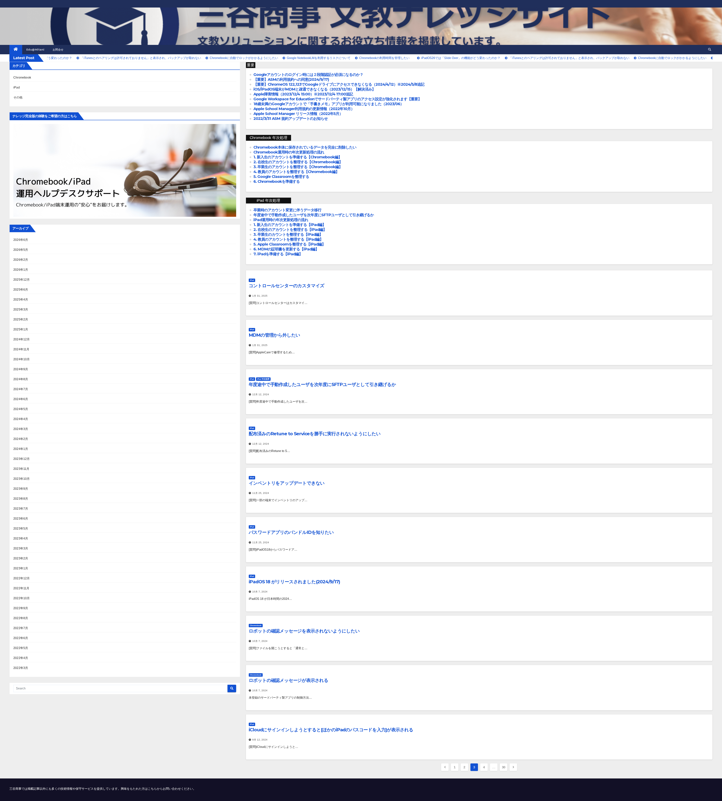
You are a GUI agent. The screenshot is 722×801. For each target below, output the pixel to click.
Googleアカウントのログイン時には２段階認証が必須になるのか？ (308, 74)
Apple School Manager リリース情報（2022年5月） (298, 113)
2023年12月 (21, 458)
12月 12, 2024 (260, 394)
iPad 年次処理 (263, 379)
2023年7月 (20, 508)
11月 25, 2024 (260, 493)
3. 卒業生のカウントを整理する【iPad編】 (288, 234)
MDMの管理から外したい (274, 335)
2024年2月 (20, 439)
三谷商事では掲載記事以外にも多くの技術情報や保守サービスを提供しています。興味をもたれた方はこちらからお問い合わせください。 (102, 788)
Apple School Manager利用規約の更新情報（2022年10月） (303, 109)
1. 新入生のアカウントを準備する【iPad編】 (289, 224)
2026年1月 (20, 269)
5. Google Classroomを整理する (281, 176)
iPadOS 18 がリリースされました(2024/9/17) (294, 581)
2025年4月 (20, 299)
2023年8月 (20, 498)
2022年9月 (20, 608)
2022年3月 (20, 668)
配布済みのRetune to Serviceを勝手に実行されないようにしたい (315, 433)
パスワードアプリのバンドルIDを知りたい (291, 532)
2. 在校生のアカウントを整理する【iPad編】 (290, 229)
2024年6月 (20, 399)
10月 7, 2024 (260, 591)
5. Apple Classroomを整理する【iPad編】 (289, 244)
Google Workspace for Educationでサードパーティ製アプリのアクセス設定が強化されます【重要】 (337, 99)
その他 (18, 97)
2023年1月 (20, 568)
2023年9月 (20, 488)
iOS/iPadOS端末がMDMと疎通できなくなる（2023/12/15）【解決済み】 (314, 89)
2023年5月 (20, 528)
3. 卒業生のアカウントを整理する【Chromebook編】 (297, 167)
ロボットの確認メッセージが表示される (288, 680)
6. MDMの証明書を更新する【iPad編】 (286, 249)
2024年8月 (20, 379)
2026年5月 (20, 249)
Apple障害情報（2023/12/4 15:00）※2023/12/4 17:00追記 (303, 94)
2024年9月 (20, 369)
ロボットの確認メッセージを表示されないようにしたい (304, 631)
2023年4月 (20, 538)
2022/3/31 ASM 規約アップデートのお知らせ (290, 118)
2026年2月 (20, 259)
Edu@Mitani (35, 49)
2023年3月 (20, 548)
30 (503, 767)
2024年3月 (20, 429)
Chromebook (22, 77)
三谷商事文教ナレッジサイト (49, 22)
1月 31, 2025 (260, 296)
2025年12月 (21, 279)
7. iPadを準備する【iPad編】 (278, 254)
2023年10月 (21, 478)
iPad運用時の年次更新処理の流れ (281, 220)
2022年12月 (21, 578)
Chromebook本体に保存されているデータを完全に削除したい (304, 147)
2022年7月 (20, 628)
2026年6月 (20, 239)
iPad (16, 87)
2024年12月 (21, 339)
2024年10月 (21, 359)
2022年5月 (20, 648)
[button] (709, 49)
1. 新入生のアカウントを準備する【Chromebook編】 (297, 157)
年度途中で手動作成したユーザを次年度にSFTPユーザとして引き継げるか (313, 215)
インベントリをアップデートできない (287, 483)
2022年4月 (20, 658)
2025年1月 (20, 329)
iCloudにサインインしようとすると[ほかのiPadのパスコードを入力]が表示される (331, 729)
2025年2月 (20, 319)
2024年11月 (21, 349)
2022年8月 (20, 618)
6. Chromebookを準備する (276, 181)
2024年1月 (20, 448)
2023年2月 (20, 558)
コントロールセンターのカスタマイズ (287, 285)
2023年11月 (21, 468)
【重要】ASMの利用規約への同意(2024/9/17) (291, 79)
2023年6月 (20, 518)
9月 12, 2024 (260, 739)
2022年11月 (21, 588)
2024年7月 (20, 389)
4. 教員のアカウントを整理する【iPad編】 (288, 239)
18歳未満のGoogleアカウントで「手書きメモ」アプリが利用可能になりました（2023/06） (328, 104)
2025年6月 (20, 289)
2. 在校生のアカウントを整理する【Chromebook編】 (298, 162)
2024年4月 (20, 419)
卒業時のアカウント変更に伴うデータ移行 (287, 210)
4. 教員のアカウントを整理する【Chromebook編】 (296, 171)
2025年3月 (20, 309)
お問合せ (58, 49)
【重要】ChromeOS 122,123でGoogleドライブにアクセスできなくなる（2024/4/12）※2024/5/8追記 (338, 84)
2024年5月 (20, 409)
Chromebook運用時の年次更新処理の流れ (288, 152)
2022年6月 (20, 638)
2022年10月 (21, 598)
